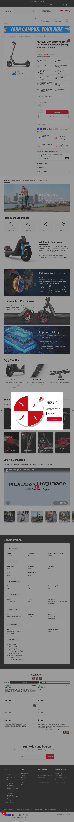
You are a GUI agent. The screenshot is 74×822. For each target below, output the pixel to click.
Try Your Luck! (54, 419)
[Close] (61, 393)
